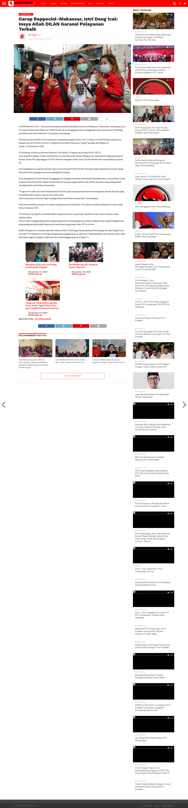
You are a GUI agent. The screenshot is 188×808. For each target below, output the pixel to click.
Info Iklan (147, 806)
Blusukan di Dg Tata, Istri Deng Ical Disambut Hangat (41, 265)
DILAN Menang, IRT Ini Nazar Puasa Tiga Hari (83, 265)
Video (111, 3)
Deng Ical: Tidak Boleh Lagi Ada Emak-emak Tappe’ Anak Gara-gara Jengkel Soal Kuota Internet (42, 305)
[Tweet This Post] (54, 118)
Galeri (53, 3)
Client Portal (168, 806)
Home (43, 3)
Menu (157, 806)
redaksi (34, 35)
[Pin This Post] (72, 118)
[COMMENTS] (106, 118)
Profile (100, 3)
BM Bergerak (78, 3)
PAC (90, 3)
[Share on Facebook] (37, 118)
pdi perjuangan (43, 319)
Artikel (63, 3)
